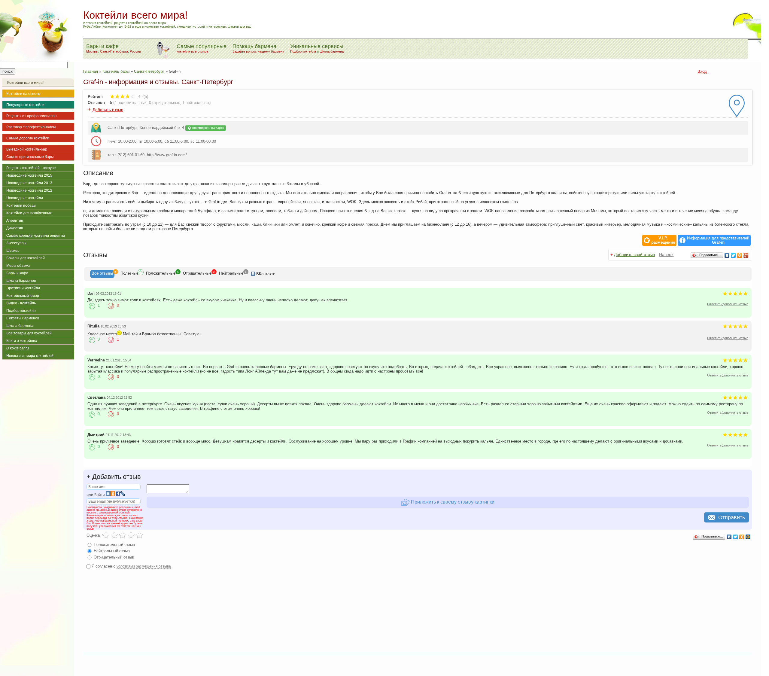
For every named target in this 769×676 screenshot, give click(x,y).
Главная (90, 71)
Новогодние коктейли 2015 (29, 175)
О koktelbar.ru (17, 348)
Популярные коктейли (25, 105)
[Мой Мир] (748, 537)
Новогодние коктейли (24, 198)
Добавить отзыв (108, 109)
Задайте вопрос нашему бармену (258, 51)
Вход (702, 71)
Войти (99, 495)
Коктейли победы (21, 205)
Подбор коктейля (303, 51)
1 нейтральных (195, 102)
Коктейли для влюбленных (29, 213)
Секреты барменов (22, 318)
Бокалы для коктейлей (25, 258)
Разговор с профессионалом (31, 127)
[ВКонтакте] (727, 255)
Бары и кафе (17, 273)
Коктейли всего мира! (25, 83)
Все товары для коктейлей (29, 333)
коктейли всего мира (192, 51)
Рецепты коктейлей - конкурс (31, 168)
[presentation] (102, 274)
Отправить (731, 517)
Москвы (92, 51)
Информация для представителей (718, 240)
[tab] (102, 274)
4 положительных (130, 102)
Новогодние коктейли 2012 (29, 190)
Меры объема (18, 265)
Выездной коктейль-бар (26, 149)
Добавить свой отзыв (634, 254)
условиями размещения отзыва (144, 566)
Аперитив (14, 220)
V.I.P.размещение (663, 240)
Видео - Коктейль (21, 303)
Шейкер (13, 250)
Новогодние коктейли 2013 (29, 183)
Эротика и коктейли (23, 288)
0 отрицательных (164, 102)
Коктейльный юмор (22, 296)
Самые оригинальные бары (30, 157)
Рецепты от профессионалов (31, 116)
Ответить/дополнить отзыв (727, 304)
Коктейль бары (115, 71)
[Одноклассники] (740, 255)
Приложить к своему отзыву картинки (452, 501)
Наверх (666, 254)
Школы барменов (21, 281)
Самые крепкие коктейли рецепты (35, 235)
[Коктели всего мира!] (37, 60)
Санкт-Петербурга (114, 51)
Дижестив (14, 228)
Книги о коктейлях (21, 341)
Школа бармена (332, 51)
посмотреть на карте (207, 127)
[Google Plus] (746, 255)
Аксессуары (16, 243)
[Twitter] (733, 255)
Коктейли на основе (23, 94)
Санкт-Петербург (149, 71)
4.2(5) (142, 96)
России (135, 51)
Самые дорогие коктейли (27, 138)
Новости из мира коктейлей (29, 356)
